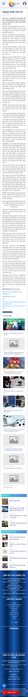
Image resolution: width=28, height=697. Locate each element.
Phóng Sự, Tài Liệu (14, 614)
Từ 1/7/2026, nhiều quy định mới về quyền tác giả (18, 524)
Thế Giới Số (13, 296)
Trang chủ (14, 602)
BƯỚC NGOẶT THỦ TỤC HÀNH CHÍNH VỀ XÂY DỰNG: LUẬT (17, 509)
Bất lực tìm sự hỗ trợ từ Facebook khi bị (18, 545)
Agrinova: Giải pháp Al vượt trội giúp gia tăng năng (17, 538)
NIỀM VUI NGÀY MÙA (15, 500)
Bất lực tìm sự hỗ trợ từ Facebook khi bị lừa (13, 391)
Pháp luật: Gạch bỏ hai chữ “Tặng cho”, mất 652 (18, 516)
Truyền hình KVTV (14, 612)
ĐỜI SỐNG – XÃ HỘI (14, 606)
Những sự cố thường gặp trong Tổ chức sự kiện (14, 334)
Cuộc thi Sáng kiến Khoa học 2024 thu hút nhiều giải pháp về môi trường (13, 372)
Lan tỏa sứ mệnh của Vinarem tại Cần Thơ (18, 552)
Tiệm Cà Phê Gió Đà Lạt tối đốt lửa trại (18, 559)
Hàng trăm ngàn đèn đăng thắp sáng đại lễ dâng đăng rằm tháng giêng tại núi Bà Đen (14, 353)
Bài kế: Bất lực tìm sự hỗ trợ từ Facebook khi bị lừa (14, 306)
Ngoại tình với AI (12, 11)
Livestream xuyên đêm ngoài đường (13, 468)
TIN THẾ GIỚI (14, 608)
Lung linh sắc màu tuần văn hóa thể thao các (17, 566)
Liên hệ (14, 618)
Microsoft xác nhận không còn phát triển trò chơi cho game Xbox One (14, 430)
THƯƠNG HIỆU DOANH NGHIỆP (14, 604)
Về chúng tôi (14, 616)
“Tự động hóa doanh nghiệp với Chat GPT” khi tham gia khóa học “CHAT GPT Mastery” (14, 449)
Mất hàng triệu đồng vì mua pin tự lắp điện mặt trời (13, 411)
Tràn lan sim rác (8, 487)
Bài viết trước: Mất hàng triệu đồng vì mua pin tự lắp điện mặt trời (14, 303)
